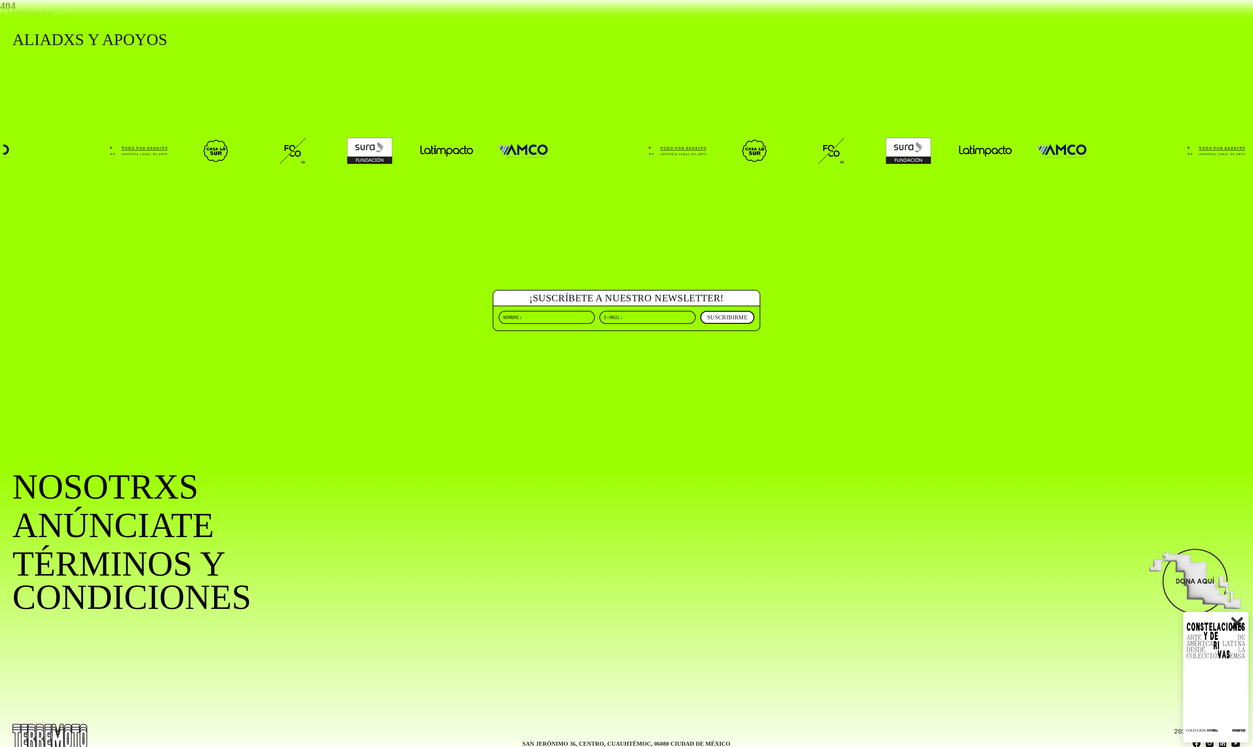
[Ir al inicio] (31, 18)
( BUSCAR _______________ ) (1132, 14)
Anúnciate (113, 525)
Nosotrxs (105, 486)
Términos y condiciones (131, 580)
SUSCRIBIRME (727, 317)
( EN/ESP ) (1217, 14)
